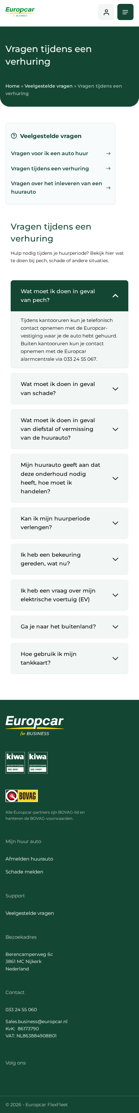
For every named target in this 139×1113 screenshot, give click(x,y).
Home (12, 86)
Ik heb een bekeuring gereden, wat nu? (51, 559)
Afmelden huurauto (29, 859)
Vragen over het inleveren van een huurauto (56, 187)
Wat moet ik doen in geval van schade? (58, 388)
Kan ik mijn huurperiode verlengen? (55, 522)
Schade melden (24, 872)
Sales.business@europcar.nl (36, 1021)
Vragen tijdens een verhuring (50, 169)
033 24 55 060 (21, 1009)
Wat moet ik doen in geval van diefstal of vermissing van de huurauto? (58, 429)
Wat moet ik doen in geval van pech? (58, 295)
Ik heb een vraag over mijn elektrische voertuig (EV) (58, 595)
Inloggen (106, 12)
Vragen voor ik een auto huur (49, 153)
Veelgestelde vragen (49, 86)
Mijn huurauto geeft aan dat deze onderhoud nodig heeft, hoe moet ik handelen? (60, 478)
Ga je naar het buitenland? (58, 626)
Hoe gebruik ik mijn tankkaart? (49, 658)
